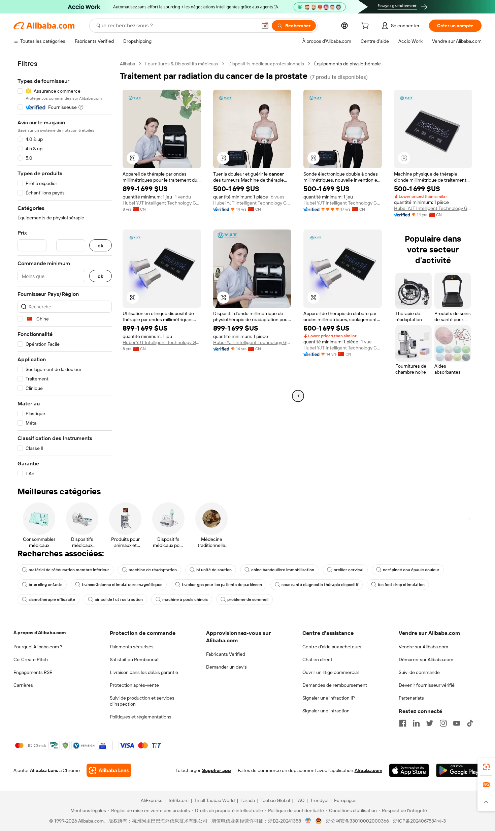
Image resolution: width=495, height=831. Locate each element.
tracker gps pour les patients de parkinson (222, 584)
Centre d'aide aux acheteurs (331, 646)
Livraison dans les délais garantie (144, 672)
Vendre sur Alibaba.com (423, 646)
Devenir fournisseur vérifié (427, 685)
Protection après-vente (134, 685)
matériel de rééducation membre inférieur (69, 569)
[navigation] (65, 269)
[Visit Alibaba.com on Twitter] (430, 723)
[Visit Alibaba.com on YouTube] (457, 723)
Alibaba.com (368, 770)
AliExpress (151, 800)
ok (100, 245)
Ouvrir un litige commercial (330, 672)
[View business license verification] (308, 821)
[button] (265, 26)
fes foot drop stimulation (401, 584)
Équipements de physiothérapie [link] (347, 63)
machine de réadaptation (153, 569)
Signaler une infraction (326, 710)
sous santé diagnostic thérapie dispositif (320, 584)
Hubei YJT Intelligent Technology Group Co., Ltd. (162, 203)
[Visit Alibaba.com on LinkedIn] (416, 723)
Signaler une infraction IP (328, 698)
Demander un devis (226, 667)
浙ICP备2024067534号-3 (419, 821)
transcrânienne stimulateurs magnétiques (122, 584)
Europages (345, 800)
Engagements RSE (32, 672)
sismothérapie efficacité (52, 599)
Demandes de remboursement (334, 685)
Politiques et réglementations (140, 716)
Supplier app (216, 770)
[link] (486, 767)
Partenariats (411, 698)
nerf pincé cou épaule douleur (411, 569)
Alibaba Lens (44, 770)
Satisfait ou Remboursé (134, 659)
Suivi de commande (419, 672)
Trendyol (319, 800)
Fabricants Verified (225, 654)
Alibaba (127, 63)
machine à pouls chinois (185, 599)
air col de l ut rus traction (119, 599)
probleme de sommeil (247, 599)
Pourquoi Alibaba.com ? (37, 646)
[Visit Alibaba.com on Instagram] (443, 723)
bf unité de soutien (214, 569)
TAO (300, 800)
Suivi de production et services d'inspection (142, 701)
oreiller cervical (348, 569)
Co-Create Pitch (30, 659)
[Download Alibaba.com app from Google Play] (459, 770)
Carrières (23, 685)
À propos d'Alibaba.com (39, 632)
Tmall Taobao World (214, 800)
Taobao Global (275, 800)
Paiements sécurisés (132, 646)
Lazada (247, 800)
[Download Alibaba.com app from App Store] (409, 770)
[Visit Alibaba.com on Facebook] (403, 723)
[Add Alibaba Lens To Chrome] (109, 770)
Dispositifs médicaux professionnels (266, 63)
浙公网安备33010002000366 (357, 821)
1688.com (178, 800)
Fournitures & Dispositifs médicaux (181, 63)
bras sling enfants (45, 584)
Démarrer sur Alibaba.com (426, 659)
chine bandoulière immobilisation (282, 569)
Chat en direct (317, 659)
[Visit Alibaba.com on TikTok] (470, 723)
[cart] (366, 26)
